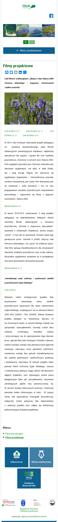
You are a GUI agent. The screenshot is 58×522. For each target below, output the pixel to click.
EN (32, 42)
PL (26, 42)
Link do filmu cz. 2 (34, 131)
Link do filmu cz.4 (30, 135)
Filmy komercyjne (14, 433)
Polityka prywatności (29, 511)
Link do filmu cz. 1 (13, 131)
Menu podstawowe (31, 50)
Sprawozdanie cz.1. (13, 206)
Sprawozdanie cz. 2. (13, 268)
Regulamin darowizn (29, 509)
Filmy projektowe (14, 437)
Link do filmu (10, 290)
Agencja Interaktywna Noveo (34, 516)
